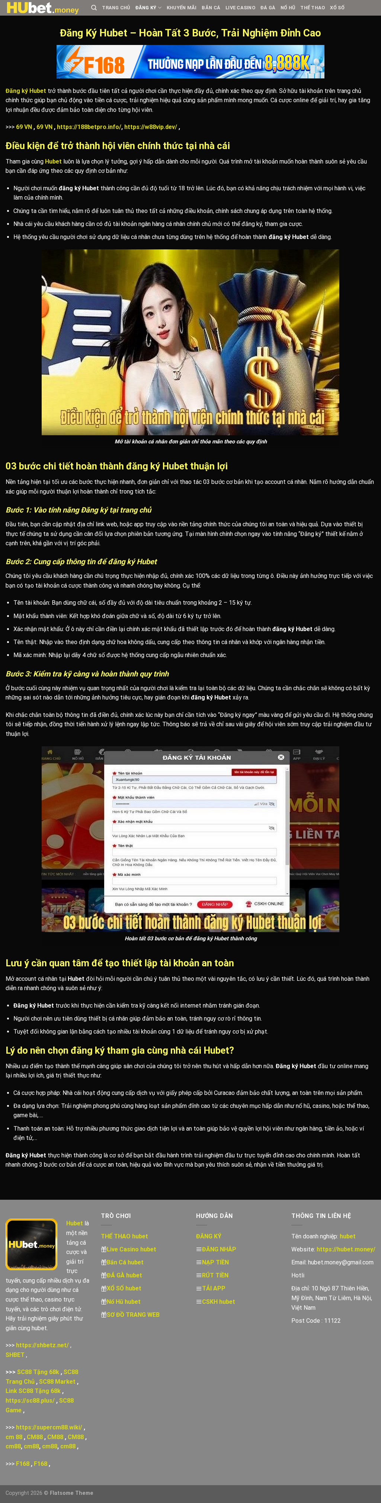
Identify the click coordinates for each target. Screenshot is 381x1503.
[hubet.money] (43, 8)
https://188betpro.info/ (89, 126)
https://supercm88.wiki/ (49, 1427)
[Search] (94, 8)
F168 (22, 1463)
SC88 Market (57, 1381)
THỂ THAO (312, 7)
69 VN (24, 126)
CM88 (35, 1437)
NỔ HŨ (288, 7)
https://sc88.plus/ (30, 1400)
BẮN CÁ (211, 7)
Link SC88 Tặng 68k (33, 1390)
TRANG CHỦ (116, 7)
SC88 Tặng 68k (38, 1372)
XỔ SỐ (337, 7)
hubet (348, 1236)
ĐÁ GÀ (267, 7)
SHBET (15, 1354)
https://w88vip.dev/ (150, 126)
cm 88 (14, 1437)
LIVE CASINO (240, 7)
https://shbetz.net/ (42, 1345)
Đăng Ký (146, 7)
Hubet (53, 161)
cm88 (13, 1446)
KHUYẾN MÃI (182, 7)
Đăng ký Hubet (26, 90)
